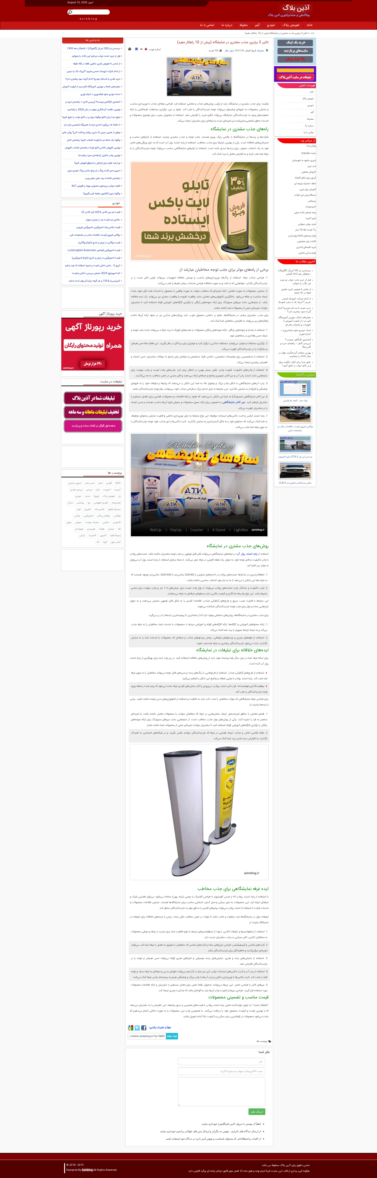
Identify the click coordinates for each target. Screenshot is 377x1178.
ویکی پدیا (311, 146)
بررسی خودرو (76, 490)
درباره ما (226, 25)
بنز (119, 496)
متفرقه (244, 25)
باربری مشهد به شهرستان (304, 161)
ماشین (106, 523)
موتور (69, 523)
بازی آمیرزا (311, 218)
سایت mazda (308, 153)
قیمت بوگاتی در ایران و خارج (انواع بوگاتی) (99, 243)
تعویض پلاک (290, 25)
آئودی (109, 483)
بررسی (89, 490)
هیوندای (79, 529)
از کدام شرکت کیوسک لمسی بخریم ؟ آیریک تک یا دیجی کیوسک (294, 300)
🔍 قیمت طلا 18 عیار (305, 230)
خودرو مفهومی (101, 503)
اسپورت (107, 490)
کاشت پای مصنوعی (306, 241)
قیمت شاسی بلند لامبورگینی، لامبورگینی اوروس (98, 228)
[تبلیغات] (295, 51)
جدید (87, 496)
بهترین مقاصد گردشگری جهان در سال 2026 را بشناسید (294, 354)
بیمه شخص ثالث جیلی (305, 213)
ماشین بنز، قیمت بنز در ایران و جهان (103, 220)
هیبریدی (91, 529)
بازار (97, 490)
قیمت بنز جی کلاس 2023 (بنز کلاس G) (100, 212)
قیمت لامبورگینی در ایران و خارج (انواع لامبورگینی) (96, 258)
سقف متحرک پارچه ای (305, 184)
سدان (70, 503)
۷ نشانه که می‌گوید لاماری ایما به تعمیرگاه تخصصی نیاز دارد (92, 125)
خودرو (271, 25)
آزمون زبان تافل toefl (305, 178)
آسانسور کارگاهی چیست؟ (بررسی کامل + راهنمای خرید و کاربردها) (295, 343)
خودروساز (116, 503)
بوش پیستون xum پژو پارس (302, 236)
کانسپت (92, 536)
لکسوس (117, 523)
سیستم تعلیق (114, 509)
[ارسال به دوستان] (136, 49)
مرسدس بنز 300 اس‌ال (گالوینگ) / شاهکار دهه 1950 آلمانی (294, 272)
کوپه (105, 542)
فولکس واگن (103, 516)
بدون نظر (229, 50)
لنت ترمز (312, 166)
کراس (82, 536)
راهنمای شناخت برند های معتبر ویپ (102, 178)
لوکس (77, 516)
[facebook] (143, 1030)
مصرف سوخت (92, 523)
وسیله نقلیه (115, 536)
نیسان (111, 529)
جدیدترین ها (93, 40)
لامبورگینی (88, 516)
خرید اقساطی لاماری (306, 247)
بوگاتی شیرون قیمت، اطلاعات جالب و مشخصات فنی (95, 235)
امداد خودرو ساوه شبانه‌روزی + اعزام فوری (295, 332)
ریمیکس (312, 201)
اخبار (100, 483)
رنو (89, 503)
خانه (309, 25)
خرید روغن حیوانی (307, 224)
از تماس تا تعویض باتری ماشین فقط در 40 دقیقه (296, 291)
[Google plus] (130, 1030)
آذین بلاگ (296, 8)
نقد (119, 529)
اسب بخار (89, 483)
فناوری (87, 509)
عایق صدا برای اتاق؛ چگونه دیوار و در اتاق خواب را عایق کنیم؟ (295, 364)
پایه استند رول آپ (247, 554)
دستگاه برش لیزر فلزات (305, 195)
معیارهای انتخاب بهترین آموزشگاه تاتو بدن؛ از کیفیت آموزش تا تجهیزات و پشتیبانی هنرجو (294, 321)
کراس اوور (116, 542)
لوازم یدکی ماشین (307, 253)
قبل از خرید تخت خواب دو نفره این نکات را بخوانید (295, 281)
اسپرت (117, 490)
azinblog (89, 19)
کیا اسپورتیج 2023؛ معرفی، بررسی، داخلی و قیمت (96, 273)
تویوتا (96, 496)
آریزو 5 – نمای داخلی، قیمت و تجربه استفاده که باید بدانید (92, 266)
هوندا (102, 529)
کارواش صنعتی (309, 172)
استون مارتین (74, 483)
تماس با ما (207, 25)
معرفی (78, 523)
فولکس (117, 516)
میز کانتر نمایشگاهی (234, 402)
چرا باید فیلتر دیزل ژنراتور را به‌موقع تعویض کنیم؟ (97, 163)
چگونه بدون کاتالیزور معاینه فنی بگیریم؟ (101, 194)
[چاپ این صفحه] (130, 49)
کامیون (103, 536)
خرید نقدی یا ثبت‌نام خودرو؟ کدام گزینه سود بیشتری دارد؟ (294, 310)
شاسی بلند (99, 509)
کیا (98, 542)
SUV (118, 483)
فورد (79, 509)
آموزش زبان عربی (308, 190)
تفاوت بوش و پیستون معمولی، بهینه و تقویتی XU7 (96, 186)
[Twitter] (137, 1030)
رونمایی (80, 503)
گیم (257, 25)
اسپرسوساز (311, 207)
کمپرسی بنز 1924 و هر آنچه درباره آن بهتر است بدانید (94, 281)
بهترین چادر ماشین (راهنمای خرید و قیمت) (99, 156)
